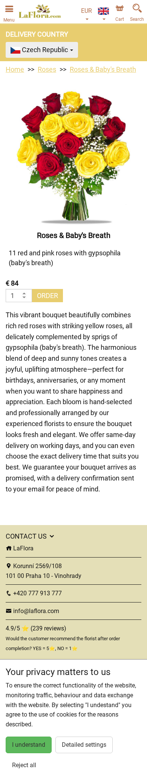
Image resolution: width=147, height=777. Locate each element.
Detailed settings (84, 744)
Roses (47, 69)
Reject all (24, 765)
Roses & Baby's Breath (103, 69)
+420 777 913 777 (37, 593)
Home (15, 69)
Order (47, 296)
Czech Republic (44, 50)
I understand (28, 744)
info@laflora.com (35, 611)
